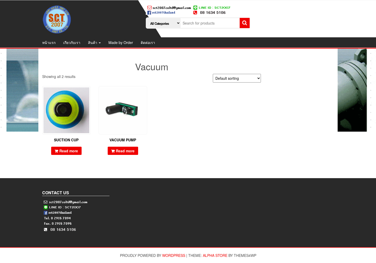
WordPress (173, 255)
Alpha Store (215, 255)
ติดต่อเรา (148, 42)
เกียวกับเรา (71, 42)
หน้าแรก (49, 42)
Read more (68, 150)
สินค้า (93, 42)
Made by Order (120, 42)
